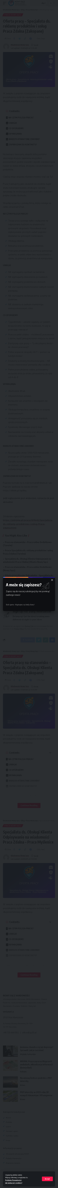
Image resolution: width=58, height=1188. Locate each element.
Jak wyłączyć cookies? (13, 1183)
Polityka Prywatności (13, 1180)
